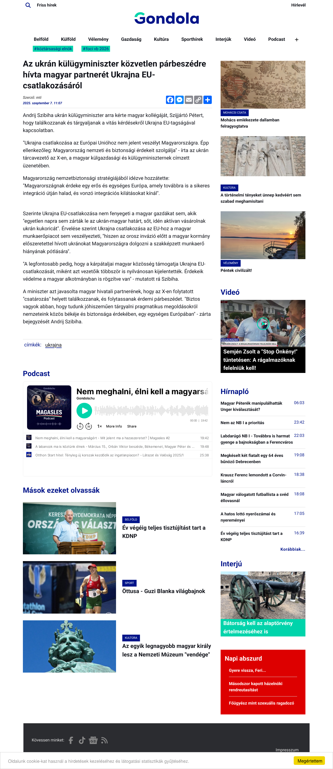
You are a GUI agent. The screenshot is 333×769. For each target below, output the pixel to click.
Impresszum (287, 749)
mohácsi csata (234, 112)
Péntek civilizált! (236, 270)
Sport (129, 583)
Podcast (276, 39)
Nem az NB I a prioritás (242, 422)
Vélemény (98, 39)
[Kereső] (28, 5)
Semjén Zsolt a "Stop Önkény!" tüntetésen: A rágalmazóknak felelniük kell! (260, 360)
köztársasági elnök (54, 48)
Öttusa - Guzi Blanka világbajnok (163, 591)
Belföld (41, 39)
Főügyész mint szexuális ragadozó (261, 703)
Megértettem (310, 760)
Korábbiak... (292, 549)
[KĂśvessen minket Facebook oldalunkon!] (70, 740)
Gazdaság (131, 39)
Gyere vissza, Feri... (247, 670)
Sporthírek (192, 39)
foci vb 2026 (97, 48)
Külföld (68, 39)
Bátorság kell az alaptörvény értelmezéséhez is (258, 627)
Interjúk (223, 39)
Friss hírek (46, 5)
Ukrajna (53, 345)
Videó (250, 39)
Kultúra (161, 39)
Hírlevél (298, 5)
